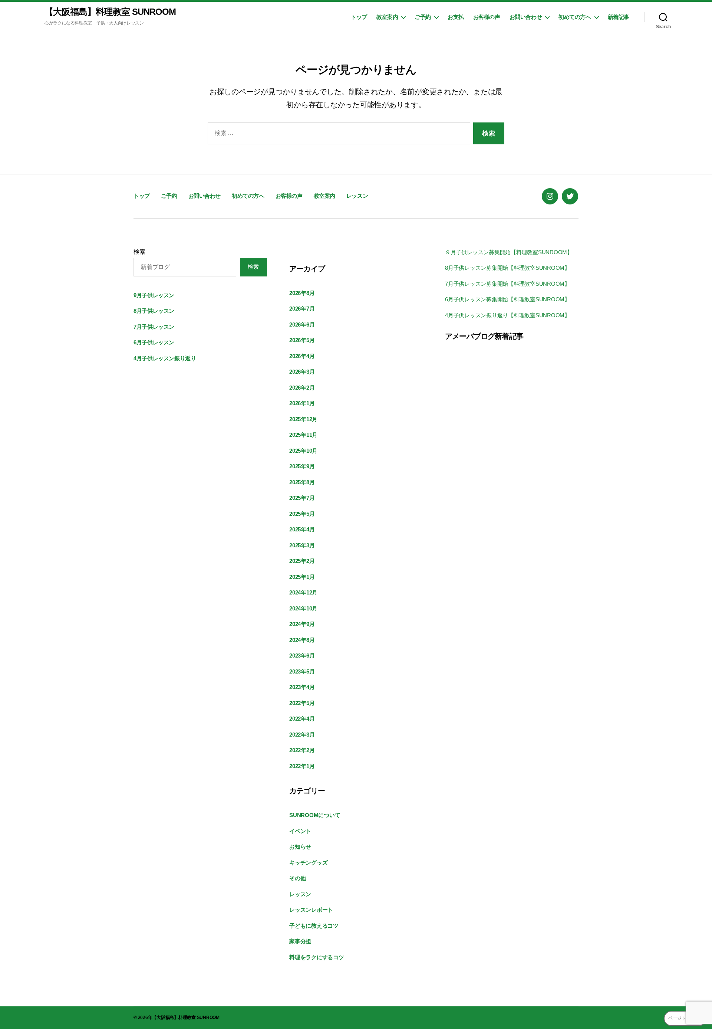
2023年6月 (301, 655)
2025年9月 (301, 466)
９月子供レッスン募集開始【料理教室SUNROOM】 (509, 252)
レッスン (357, 196)
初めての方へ (574, 17)
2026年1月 (301, 403)
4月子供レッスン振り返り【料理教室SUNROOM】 (507, 315)
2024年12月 (303, 592)
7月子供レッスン (154, 327)
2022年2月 (301, 750)
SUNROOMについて (314, 815)
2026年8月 (301, 293)
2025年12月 (303, 419)
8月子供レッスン (154, 311)
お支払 (456, 17)
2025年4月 (301, 529)
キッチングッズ (308, 862)
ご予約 (423, 17)
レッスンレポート (311, 910)
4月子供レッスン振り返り (165, 358)
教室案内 (387, 17)
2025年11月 (303, 435)
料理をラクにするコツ (316, 957)
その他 (297, 878)
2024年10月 (303, 608)
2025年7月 (301, 498)
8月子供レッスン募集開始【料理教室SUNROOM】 (507, 268)
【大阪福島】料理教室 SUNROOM (110, 11)
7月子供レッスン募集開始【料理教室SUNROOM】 (507, 284)
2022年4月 (301, 718)
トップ (359, 17)
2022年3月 (301, 734)
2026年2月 (301, 387)
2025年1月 (301, 577)
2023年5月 (301, 671)
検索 (139, 252)
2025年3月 (301, 545)
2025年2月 (301, 561)
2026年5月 (301, 340)
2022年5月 (301, 703)
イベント (300, 831)
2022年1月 (301, 766)
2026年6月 (301, 324)
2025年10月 (303, 451)
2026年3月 (301, 371)
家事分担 (300, 941)
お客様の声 (486, 17)
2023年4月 (301, 687)
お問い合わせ (526, 17)
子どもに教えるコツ (314, 926)
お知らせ (300, 846)
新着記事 (618, 17)
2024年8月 (301, 640)
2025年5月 (301, 514)
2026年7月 (301, 308)
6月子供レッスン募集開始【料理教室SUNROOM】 (507, 299)
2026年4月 (301, 356)
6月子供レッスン (154, 342)
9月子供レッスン (154, 295)
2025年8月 (301, 482)
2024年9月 (301, 624)
